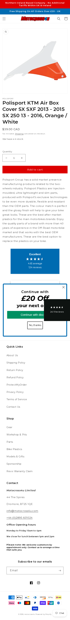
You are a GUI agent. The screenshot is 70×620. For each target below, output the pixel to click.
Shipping (19, 134)
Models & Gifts (15, 456)
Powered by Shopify (43, 614)
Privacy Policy (15, 392)
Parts (10, 441)
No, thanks (35, 325)
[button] (4, 18)
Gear (9, 427)
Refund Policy (15, 377)
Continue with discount (35, 314)
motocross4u (29, 614)
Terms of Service (17, 399)
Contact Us (13, 406)
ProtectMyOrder (17, 384)
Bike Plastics (14, 449)
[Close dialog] (63, 287)
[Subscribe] (59, 570)
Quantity (7, 151)
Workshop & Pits (17, 434)
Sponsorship (14, 463)
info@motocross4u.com (22, 510)
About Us (12, 355)
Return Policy (15, 370)
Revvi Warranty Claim (20, 471)
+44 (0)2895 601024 (20, 517)
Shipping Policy (16, 362)
